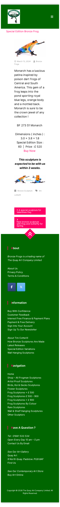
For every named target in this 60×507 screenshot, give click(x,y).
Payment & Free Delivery (21, 322)
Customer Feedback (18, 314)
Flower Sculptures (18, 388)
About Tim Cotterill (18, 337)
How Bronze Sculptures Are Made (26, 341)
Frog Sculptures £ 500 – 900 (23, 396)
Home (11, 373)
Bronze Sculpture (25, 191)
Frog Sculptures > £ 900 (21, 399)
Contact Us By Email (18, 443)
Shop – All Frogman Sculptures (24, 377)
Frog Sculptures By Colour (22, 403)
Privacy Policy (15, 272)
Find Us (12, 462)
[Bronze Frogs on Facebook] (12, 287)
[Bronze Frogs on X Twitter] (21, 287)
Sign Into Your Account (20, 325)
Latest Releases (16, 345)
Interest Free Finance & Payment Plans (29, 318)
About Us (13, 268)
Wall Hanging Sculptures (21, 352)
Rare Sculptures (16, 407)
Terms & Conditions (18, 275)
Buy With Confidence (19, 311)
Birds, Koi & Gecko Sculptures (24, 385)
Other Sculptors (16, 414)
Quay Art (12, 455)
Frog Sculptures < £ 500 (21, 392)
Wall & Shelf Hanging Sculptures (25, 411)
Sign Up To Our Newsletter (22, 329)
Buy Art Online (15, 474)
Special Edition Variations (21, 349)
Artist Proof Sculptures (20, 381)
